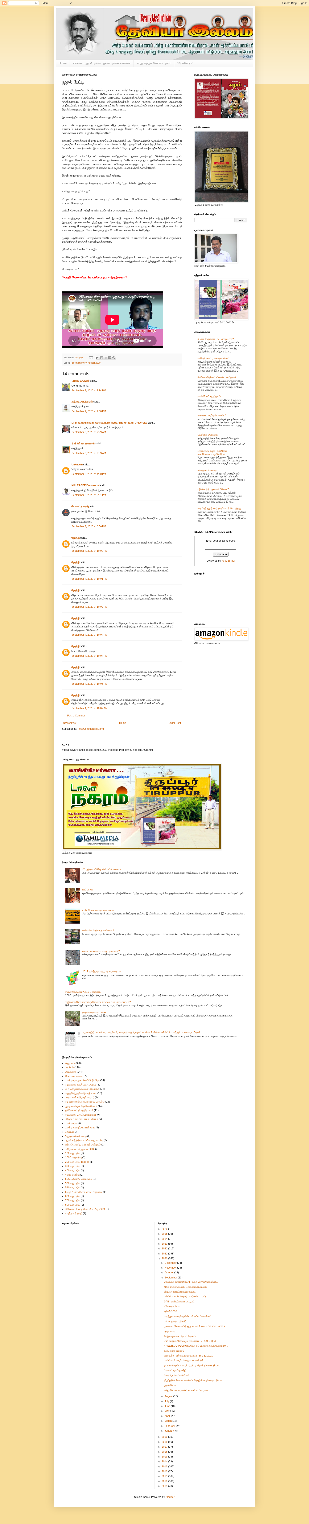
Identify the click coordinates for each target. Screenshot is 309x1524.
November (171, 1267)
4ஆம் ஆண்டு (72, 1174)
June (168, 1406)
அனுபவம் (70, 1063)
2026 (165, 1229)
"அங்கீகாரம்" (185, 63)
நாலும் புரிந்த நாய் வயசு (94, 1012)
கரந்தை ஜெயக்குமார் (82, 401)
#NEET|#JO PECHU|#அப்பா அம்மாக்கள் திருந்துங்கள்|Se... (196, 1345)
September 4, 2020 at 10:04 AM (89, 634)
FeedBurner (228, 560)
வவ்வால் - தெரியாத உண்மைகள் (98, 930)
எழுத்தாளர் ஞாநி (73, 1213)
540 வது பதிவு (72, 1187)
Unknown (77, 464)
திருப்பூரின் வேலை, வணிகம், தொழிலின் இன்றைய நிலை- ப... (195, 1380)
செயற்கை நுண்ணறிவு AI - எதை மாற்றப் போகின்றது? (191, 1281)
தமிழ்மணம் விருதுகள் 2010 (80, 1149)
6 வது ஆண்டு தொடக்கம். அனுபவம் (83, 1192)
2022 (165, 1248)
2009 (165, 1486)
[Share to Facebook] (110, 358)
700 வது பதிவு (72, 1200)
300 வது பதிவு (72, 1166)
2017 (165, 1446)
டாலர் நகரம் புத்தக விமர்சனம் (80, 1127)
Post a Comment (76, 715)
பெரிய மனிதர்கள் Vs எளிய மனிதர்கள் (217, 377)
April (167, 1416)
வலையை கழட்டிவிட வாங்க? (212, 415)
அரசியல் (69, 1067)
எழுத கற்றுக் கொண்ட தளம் (154, 63)
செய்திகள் (70, 1071)
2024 (165, 1238)
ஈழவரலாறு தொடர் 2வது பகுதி (80, 1114)
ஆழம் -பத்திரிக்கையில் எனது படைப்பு (84, 1140)
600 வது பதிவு (72, 1196)
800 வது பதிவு (72, 1204)
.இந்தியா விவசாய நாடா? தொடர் (81, 1118)
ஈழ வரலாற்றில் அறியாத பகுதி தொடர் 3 (85, 1101)
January (169, 1430)
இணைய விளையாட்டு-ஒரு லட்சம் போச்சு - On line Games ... (195, 1326)
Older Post (175, 722)
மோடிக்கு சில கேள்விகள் (176, 1375)
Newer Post (69, 722)
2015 (165, 1456)
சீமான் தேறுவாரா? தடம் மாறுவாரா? (216, 338)
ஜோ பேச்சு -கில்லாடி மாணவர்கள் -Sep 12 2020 (188, 1355)
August (169, 1396)
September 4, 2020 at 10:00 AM (89, 550)
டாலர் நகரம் (71, 1123)
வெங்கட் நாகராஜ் (80, 506)
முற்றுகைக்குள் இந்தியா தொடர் (81, 1106)
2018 (165, 1441)
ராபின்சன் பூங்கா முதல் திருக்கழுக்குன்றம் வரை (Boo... (192, 1365)
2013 (165, 1466)
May (167, 1411)
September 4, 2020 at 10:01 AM (89, 578)
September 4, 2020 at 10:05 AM (89, 683)
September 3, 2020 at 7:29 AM (88, 432)
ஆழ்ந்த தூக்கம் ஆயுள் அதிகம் (180, 1336)
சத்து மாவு (169, 1331)
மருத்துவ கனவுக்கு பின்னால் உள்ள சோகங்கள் (187, 1316)
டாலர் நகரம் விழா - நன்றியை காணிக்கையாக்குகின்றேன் (212, 452)
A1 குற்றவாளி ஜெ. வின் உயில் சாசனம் (101, 869)
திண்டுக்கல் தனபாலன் (83, 443)
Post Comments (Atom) (91, 728)
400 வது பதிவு (72, 1170)
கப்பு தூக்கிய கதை (207, 470)
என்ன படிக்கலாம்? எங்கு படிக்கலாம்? (101, 951)
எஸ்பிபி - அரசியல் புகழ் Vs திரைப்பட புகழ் (185, 1296)
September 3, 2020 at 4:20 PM (88, 474)
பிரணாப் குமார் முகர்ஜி (175, 1370)
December (171, 1262)
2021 (165, 1253)
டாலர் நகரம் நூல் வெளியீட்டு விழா (82, 1080)
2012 (165, 1471)
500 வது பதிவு (72, 1183)
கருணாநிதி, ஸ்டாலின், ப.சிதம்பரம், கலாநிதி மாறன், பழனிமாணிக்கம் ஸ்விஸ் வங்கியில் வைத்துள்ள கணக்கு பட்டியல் (141, 1032)
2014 (165, 1461)
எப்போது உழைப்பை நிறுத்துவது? (180, 1291)
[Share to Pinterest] (114, 358)
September (171, 1277)
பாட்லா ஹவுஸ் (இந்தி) (175, 1321)
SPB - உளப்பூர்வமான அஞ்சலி (179, 1301)
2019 (165, 1436)
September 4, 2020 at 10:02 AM (89, 606)
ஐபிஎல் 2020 (170, 1311)
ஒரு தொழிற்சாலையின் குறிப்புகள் (82, 1088)
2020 (165, 1258)
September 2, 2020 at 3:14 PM (88, 390)
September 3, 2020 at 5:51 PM (88, 495)
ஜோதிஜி (75, 537)
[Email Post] (91, 357)
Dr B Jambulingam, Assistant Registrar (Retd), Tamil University (109, 422)
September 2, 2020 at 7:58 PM (88, 411)
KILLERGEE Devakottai (85, 485)
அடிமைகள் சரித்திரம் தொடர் (79, 1097)
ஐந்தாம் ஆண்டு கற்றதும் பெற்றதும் (83, 1144)
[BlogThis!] (102, 358)
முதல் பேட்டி (170, 1385)
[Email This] (98, 358)
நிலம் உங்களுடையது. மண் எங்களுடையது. (185, 1286)
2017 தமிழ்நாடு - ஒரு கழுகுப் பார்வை (101, 971)
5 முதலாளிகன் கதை (76, 1136)
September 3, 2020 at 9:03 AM (88, 453)
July (167, 1401)
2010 (165, 1481)
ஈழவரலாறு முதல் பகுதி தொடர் (80, 1084)
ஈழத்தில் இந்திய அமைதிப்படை (81, 1093)
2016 (165, 1451)
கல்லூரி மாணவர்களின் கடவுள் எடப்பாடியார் (186, 1390)
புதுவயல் (69, 1131)
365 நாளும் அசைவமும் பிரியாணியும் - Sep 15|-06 (190, 1340)
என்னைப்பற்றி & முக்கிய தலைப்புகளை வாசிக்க (102, 63)
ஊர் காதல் (87, 889)
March (168, 1420)
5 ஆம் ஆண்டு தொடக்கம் (78, 1178)
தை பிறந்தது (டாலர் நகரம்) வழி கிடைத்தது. (220, 508)
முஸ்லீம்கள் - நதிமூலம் (209, 396)
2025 (165, 1233)
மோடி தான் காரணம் (174, 1350)
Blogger (169, 1497)
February (170, 1425)
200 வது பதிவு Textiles (77, 1161)
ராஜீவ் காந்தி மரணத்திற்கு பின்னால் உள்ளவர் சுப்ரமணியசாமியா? (98, 1001)
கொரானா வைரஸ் (74, 1076)
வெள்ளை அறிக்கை (208, 434)
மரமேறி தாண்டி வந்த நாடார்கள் (213, 358)
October (169, 1272)
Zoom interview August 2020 (86, 362)
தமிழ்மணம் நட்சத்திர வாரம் (79, 1110)
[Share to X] (106, 358)
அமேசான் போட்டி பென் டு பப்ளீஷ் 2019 (85, 1209)
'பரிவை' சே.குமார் (80, 380)
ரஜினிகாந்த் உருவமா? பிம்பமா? (213, 489)
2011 (165, 1476)
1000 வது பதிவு (73, 1157)
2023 (165, 1243)
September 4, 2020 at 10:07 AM (89, 708)
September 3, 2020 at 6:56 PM (88, 526)
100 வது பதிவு (72, 1153)
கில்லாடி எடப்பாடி (172, 1306)
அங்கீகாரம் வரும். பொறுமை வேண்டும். (184, 1360)
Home (63, 63)
